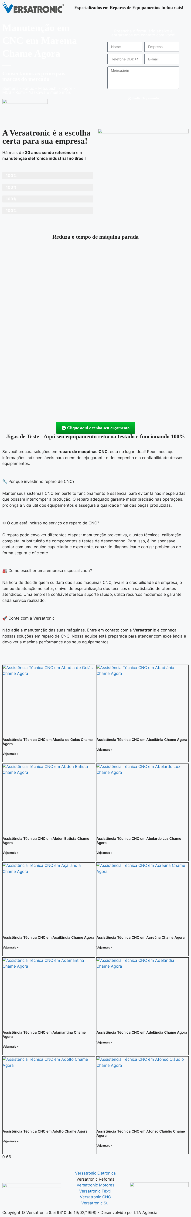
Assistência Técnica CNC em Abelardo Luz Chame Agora (138, 840)
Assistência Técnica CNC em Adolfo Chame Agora (45, 1131)
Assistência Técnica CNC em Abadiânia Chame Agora (141, 739)
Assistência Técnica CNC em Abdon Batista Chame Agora (46, 840)
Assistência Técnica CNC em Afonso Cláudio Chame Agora (140, 1133)
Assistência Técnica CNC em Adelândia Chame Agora (141, 1032)
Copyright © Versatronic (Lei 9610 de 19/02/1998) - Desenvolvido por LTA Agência (79, 1212)
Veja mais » (11, 754)
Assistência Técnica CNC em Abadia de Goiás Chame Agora (48, 741)
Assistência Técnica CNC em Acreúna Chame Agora (140, 937)
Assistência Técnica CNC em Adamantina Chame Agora (44, 1034)
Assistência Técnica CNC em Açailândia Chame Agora (48, 937)
